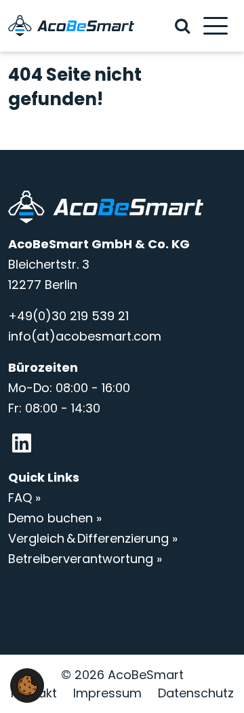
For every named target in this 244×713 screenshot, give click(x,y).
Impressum (107, 693)
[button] (27, 684)
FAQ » (24, 497)
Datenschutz (196, 693)
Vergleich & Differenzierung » (93, 538)
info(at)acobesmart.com (84, 336)
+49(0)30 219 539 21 (68, 315)
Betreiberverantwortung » (85, 558)
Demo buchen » (55, 517)
